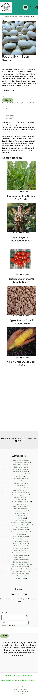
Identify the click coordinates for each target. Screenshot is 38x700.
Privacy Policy (21, 687)
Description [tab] (10, 116)
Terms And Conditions (21, 691)
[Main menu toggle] (25, 7)
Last (26, 619)
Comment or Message (7, 625)
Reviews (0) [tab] (10, 118)
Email (2, 623)
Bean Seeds (30, 103)
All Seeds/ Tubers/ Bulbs (18, 103)
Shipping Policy (21, 694)
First (26, 616)
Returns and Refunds (21, 689)
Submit (4, 636)
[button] (31, 7)
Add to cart (7, 100)
